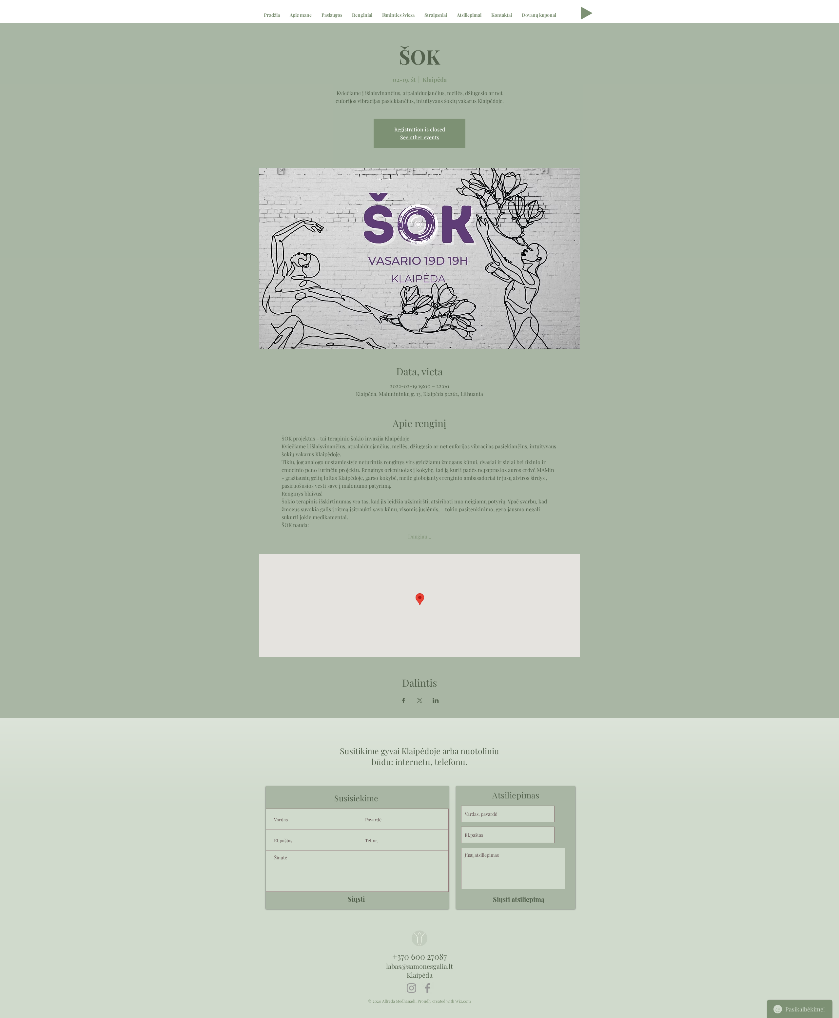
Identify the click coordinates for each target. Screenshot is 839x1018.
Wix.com (463, 1001)
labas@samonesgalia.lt (419, 966)
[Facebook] (427, 988)
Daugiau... (419, 536)
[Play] (586, 13)
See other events (419, 137)
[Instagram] (411, 988)
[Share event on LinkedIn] (436, 700)
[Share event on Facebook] (403, 700)
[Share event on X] (420, 700)
